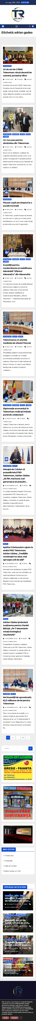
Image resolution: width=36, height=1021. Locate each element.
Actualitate (7, 66)
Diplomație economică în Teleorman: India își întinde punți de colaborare (17, 411)
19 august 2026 (12, 904)
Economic (15, 134)
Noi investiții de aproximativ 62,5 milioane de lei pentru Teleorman (17, 700)
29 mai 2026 (9, 147)
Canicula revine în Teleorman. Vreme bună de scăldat (15, 967)
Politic (22, 134)
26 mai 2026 (9, 347)
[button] (29, 26)
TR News (20, 79)
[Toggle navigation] (16, 26)
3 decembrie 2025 (11, 638)
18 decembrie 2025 (11, 563)
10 (23, 738)
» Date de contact (10, 866)
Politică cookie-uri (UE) (12, 871)
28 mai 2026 (9, 209)
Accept (5, 1018)
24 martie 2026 (10, 418)
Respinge (14, 1018)
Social (28, 134)
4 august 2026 (12, 970)
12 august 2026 (12, 948)
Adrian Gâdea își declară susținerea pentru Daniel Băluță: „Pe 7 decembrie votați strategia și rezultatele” (16, 628)
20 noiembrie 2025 (11, 707)
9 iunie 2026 (9, 79)
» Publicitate (8, 861)
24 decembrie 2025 (12, 485)
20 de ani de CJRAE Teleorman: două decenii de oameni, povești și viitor (17, 72)
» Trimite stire (8, 856)
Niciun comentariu (10, 488)
